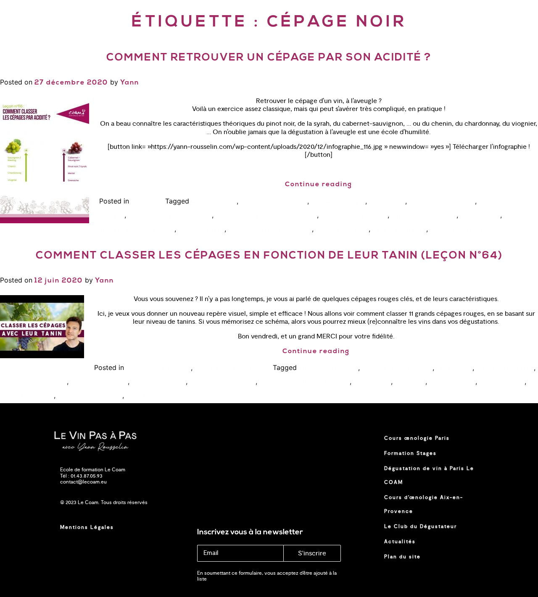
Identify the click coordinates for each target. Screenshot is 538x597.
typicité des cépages (90, 396)
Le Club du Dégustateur (420, 526)
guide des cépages (99, 382)
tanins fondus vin (27, 396)
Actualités (400, 541)
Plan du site (402, 556)
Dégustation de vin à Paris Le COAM (429, 475)
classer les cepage (505, 368)
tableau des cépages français (304, 382)
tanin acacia (372, 382)
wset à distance (150, 396)
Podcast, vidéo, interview (234, 368)
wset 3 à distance (457, 229)
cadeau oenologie (338, 201)
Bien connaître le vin (158, 368)
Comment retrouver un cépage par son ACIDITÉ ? (269, 58)
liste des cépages (159, 382)
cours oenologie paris (354, 215)
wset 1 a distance (342, 229)
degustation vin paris (423, 215)
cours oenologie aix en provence (266, 215)
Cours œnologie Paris (417, 438)
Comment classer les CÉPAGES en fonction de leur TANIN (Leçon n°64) (269, 256)
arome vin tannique (328, 368)
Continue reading (318, 184)
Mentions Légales (87, 527)
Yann (129, 82)
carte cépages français (397, 368)
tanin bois (410, 382)
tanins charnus (502, 382)
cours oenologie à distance (170, 215)
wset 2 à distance (399, 229)
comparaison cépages (442, 201)
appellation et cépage (273, 201)
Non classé (148, 201)
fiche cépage (480, 215)
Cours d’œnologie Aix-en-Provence (423, 504)
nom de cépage (201, 229)
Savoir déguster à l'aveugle (270, 229)
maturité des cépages (223, 382)
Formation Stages (410, 453)
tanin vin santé (452, 382)
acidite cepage (214, 201)
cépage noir (387, 201)
